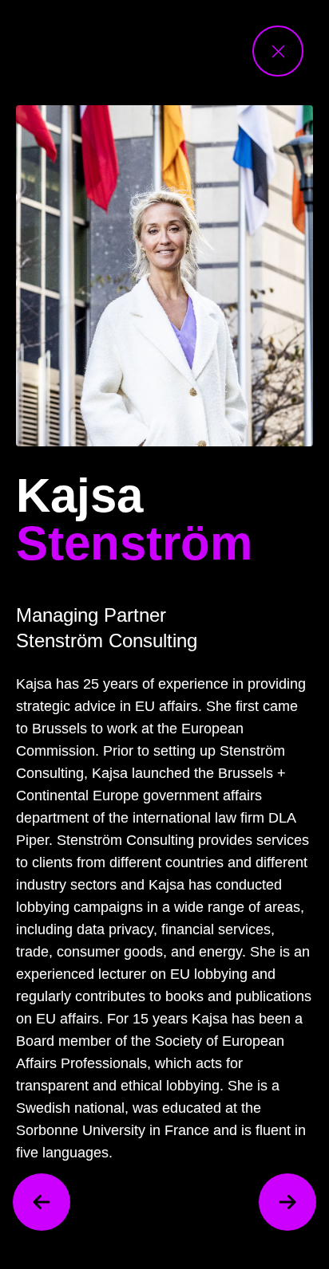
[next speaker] (287, 1202)
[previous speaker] (41, 1202)
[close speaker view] (277, 51)
